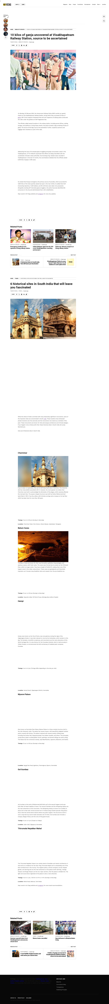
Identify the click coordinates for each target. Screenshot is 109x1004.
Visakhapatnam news (42, 979)
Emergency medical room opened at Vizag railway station (20, 247)
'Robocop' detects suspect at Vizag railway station (64, 247)
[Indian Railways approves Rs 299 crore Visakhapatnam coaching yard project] (43, 236)
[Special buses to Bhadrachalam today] (65, 927)
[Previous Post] (15, 262)
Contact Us (13, 998)
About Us (58, 982)
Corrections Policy (61, 984)
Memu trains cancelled (40, 938)
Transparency (60, 987)
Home (11, 29)
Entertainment (24, 951)
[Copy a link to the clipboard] (26, 45)
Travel (22, 260)
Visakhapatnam (36, 244)
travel (47, 981)
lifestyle (42, 981)
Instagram (40, 193)
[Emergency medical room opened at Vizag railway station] (20, 236)
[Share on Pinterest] (21, 45)
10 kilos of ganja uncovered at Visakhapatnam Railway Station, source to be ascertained (56, 954)
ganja (19, 117)
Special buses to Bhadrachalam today (65, 939)
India (45, 418)
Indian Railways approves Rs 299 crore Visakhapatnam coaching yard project (43, 248)
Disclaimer (28, 998)
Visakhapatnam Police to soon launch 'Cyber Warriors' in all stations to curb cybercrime (56, 263)
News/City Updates (20, 29)
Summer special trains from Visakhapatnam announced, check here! (19, 940)
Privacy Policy (21, 998)
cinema (12, 983)
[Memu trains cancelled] (43, 927)
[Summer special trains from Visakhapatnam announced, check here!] (20, 927)
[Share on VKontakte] (24, 45)
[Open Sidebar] (104, 16)
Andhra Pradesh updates (17, 981)
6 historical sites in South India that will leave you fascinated (30, 263)
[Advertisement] (54, 16)
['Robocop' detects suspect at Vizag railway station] (65, 236)
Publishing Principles (61, 990)
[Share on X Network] (19, 45)
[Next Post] (70, 262)
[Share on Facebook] (17, 45)
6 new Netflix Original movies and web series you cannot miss (31, 954)
